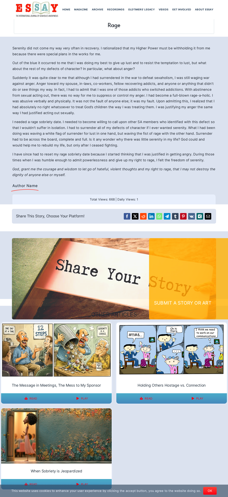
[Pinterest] (183, 216)
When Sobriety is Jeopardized (56, 471)
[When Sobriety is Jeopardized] (56, 410)
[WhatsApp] (159, 216)
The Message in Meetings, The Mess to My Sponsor (56, 385)
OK (210, 491)
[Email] (208, 216)
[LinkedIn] (151, 216)
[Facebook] (127, 216)
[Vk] (191, 216)
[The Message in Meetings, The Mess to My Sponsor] (56, 324)
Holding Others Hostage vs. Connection (172, 385)
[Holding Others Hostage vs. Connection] (171, 324)
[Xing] (200, 216)
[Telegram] (167, 216)
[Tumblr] (175, 216)
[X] (135, 216)
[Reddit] (143, 216)
